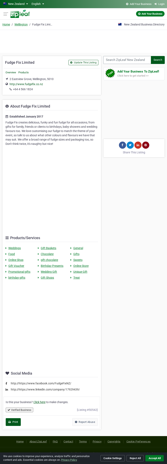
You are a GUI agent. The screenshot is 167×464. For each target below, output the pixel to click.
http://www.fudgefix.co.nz (26, 84)
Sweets (77, 260)
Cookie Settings (112, 458)
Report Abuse (86, 421)
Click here (39, 402)
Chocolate (47, 254)
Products (23, 72)
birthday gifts (16, 277)
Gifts (76, 254)
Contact (68, 441)
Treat (76, 277)
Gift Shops (47, 277)
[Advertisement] (83, 41)
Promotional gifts (19, 271)
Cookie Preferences (138, 441)
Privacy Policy (69, 459)
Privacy (97, 441)
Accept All (155, 458)
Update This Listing (85, 62)
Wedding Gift (49, 271)
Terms (83, 441)
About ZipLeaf (38, 441)
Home (6, 24)
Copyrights (114, 441)
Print (15, 421)
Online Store (81, 265)
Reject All (135, 458)
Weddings (14, 248)
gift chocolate (49, 260)
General (78, 248)
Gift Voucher (16, 265)
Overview (10, 72)
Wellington (21, 24)
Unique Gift (80, 271)
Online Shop (15, 260)
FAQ (55, 441)
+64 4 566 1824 (23, 89)
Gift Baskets (48, 248)
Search (158, 59)
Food (11, 254)
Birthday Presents (52, 265)
